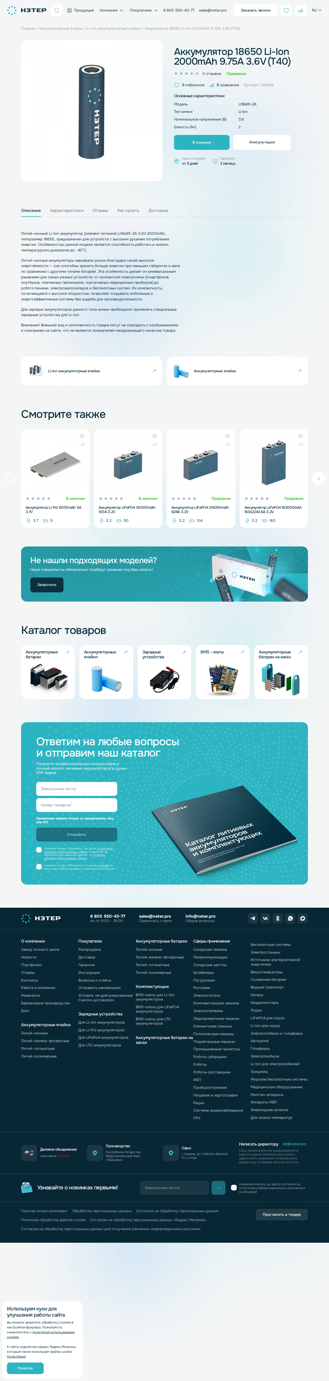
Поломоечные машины (213, 1034)
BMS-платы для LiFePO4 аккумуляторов (157, 1009)
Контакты (29, 980)
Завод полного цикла (40, 949)
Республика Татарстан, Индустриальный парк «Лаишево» (123, 1156)
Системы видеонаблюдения (218, 1110)
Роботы (200, 1064)
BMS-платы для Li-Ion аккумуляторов (155, 997)
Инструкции (89, 972)
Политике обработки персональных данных (74, 856)
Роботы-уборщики (210, 1056)
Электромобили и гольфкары (277, 1033)
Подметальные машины (214, 1041)
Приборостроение (210, 1087)
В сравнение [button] (228, 85)
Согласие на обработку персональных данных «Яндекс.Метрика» (148, 1220)
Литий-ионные (34, 1033)
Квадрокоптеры (265, 1002)
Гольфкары (260, 1048)
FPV (196, 1118)
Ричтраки (201, 987)
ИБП (197, 1080)
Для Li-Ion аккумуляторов (101, 1022)
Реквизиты (30, 995)
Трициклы (259, 1071)
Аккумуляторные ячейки (61, 28)
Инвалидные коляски (269, 1110)
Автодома (260, 1041)
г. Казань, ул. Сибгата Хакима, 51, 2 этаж (205, 1156)
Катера (257, 995)
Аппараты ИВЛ (264, 1102)
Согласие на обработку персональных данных (177, 1211)
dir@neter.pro (295, 1144)
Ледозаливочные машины (216, 1018)
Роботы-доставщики (212, 1072)
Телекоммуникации (210, 957)
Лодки (256, 1010)
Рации (198, 1103)
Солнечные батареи (268, 979)
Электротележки (208, 1010)
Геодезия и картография (215, 1095)
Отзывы (28, 972)
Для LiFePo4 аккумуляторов (103, 1037)
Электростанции (265, 952)
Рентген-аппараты (267, 1094)
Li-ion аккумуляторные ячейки (114, 28)
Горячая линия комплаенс (44, 1211)
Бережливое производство (45, 1003)
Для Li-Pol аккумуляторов (101, 1030)
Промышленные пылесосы (216, 1049)
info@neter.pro (201, 916)
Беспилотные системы (271, 944)
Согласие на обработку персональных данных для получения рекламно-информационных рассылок (110, 1229)
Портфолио (31, 965)
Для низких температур (272, 1117)
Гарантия (86, 965)
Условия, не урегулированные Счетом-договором (105, 997)
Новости (28, 957)
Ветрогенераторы (267, 972)
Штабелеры (203, 972)
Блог (25, 1010)
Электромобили (265, 1056)
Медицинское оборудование (276, 1087)
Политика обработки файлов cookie (53, 1220)
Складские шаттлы (209, 965)
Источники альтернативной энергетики (275, 961)
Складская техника (210, 949)
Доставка (86, 957)
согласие (103, 865)
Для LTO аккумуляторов (99, 1045)
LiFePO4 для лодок (268, 1018)
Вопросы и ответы (94, 980)
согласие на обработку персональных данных (78, 850)
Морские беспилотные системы (279, 1079)
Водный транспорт (267, 987)
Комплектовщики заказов (216, 1003)
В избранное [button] (193, 85)
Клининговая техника (212, 1026)
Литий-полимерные (39, 1056)
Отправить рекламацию (99, 987)
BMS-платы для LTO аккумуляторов (153, 1021)
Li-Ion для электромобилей (275, 1064)
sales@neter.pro (213, 10)
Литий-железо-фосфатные (45, 1041)
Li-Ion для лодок (265, 1025)
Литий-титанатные (38, 1048)
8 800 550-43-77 (178, 10)
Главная (28, 28)
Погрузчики (204, 980)
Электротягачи (206, 995)
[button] (82, 436)
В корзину (202, 142)
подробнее (16, 1357)
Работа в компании (38, 987)
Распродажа (89, 949)
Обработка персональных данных (102, 1211)
